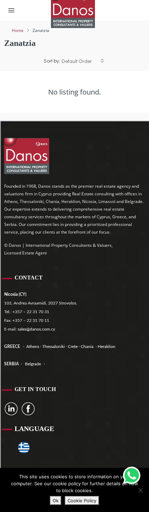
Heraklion (106, 346)
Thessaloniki (53, 346)
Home (18, 30)
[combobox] (83, 61)
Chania (88, 346)
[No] (140, 490)
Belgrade (33, 364)
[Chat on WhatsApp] (131, 475)
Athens (32, 346)
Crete (73, 346)
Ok (56, 500)
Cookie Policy (82, 500)
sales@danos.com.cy (36, 329)
